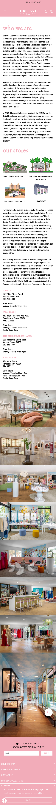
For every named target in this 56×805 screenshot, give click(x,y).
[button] (5, 12)
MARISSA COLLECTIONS (12, 780)
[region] (28, 2)
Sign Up (46, 753)
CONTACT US (7, 775)
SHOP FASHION (8, 763)
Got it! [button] (28, 800)
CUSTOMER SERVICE (10, 769)
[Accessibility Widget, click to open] (4, 800)
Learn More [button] (39, 793)
